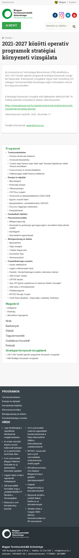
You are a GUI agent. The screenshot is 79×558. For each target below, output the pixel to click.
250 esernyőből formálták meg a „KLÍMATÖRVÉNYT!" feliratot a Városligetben (13, 491)
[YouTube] (74, 15)
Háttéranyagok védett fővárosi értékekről (26, 174)
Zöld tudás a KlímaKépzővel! (22, 287)
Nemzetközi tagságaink (17, 315)
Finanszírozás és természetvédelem (25, 170)
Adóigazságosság (17, 221)
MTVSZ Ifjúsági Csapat (19, 294)
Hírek (9, 321)
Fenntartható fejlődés (12, 405)
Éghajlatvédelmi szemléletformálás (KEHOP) (28, 203)
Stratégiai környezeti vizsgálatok (26, 350)
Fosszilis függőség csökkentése (23, 207)
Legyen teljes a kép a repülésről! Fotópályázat (14, 478)
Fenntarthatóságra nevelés (14, 418)
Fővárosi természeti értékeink (22, 156)
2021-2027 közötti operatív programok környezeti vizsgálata (33, 354)
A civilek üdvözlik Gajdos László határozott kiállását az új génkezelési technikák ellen (12, 447)
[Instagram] (61, 15)
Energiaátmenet (16, 210)
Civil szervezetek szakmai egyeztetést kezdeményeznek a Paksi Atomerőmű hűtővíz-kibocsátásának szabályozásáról (37, 437)
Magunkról (12, 303)
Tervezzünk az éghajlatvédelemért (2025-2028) (29, 196)
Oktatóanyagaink (16, 290)
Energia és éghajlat (11, 401)
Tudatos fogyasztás (18, 250)
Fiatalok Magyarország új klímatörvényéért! (36, 487)
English (72, 2)
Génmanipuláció (16, 257)
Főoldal (8, 38)
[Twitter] (68, 15)
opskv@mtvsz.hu (35, 125)
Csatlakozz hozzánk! (18, 340)
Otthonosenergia (16, 188)
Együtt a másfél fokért (18, 199)
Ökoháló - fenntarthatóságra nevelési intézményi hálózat (33, 272)
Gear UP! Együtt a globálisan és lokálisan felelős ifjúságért (35, 283)
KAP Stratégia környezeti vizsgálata (22, 358)
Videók (10, 330)
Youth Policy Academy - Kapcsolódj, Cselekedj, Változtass (34, 298)
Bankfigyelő (14, 232)
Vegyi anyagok (15, 246)
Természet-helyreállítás (19, 160)
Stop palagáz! (15, 181)
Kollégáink (12, 308)
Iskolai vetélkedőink (18, 265)
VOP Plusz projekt (17, 192)
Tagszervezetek (15, 335)
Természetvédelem (11, 397)
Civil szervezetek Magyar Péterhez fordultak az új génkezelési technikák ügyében (13, 464)
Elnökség (11, 311)
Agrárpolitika (15, 243)
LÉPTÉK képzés (16, 279)
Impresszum (8, 2)
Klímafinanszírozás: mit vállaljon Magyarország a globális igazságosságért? (37, 474)
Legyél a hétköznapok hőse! (21, 268)
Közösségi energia (17, 185)
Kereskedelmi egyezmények (21, 235)
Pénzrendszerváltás (11, 409)
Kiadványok (12, 326)
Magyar (62, 2)
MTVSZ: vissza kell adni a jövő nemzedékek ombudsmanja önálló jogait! (37, 457)
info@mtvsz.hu (62, 550)
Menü (12, 25)
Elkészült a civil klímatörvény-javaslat (11, 505)
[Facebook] (55, 15)
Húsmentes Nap (16, 254)
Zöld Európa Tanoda (18, 276)
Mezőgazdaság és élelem (14, 414)
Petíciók (10, 345)
